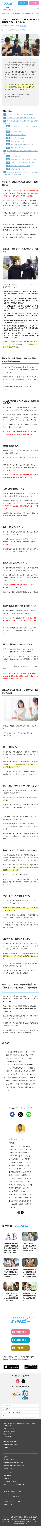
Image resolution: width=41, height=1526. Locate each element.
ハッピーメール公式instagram (11, 1494)
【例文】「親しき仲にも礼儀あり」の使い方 (19, 118)
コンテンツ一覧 (7, 1504)
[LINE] (28, 1114)
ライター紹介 (7, 1415)
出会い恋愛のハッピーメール (11, 13)
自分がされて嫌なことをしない (18, 169)
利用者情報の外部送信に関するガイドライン (15, 1465)
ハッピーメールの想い (9, 1431)
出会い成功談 (7, 1475)
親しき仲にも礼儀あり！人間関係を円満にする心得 (20, 152)
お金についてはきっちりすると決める (20, 163)
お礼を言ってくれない (15, 138)
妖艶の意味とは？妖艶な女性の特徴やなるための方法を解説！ (29, 1297)
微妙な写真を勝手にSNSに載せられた (20, 144)
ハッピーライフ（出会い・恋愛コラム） (14, 1484)
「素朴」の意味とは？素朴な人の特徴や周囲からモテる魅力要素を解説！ (29, 1247)
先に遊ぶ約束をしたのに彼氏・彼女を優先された (21, 127)
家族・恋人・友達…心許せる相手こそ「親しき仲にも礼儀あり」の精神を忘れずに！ (20, 173)
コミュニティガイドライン (10, 1468)
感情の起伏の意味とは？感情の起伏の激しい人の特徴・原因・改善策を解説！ (29, 1273)
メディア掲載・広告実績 (10, 1481)
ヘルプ (5, 1450)
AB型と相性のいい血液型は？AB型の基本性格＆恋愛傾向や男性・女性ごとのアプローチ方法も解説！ (11, 1248)
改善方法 (14, 29)
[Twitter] (20, 1114)
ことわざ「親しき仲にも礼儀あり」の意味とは (20, 114)
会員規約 (5, 1457)
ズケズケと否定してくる (16, 135)
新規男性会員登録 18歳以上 (10, 1444)
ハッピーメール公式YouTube (11, 1496)
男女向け (22, 29)
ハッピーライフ (28, 13)
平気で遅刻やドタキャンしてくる (19, 148)
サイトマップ (7, 1507)
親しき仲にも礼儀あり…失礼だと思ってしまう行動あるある (20, 122)
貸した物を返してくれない (17, 141)
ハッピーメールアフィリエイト (11, 1501)
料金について (7, 1434)
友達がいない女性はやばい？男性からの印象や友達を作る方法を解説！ (11, 1273)
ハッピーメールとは (8, 1428)
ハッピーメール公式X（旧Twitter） (12, 1491)
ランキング (6, 1409)
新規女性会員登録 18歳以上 (10, 1441)
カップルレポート (8, 1473)
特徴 (37, 13)
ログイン (20, 1348)
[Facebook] (12, 1114)
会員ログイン (7, 1447)
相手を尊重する (13, 156)
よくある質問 (7, 1436)
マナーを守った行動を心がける (18, 166)
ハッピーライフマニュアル (11, 1412)
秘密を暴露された (14, 132)
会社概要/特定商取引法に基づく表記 (13, 1462)
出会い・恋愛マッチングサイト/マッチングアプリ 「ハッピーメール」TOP (20, 1424)
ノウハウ (6, 29)
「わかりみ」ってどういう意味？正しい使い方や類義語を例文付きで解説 (11, 1297)
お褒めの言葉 (7, 1478)
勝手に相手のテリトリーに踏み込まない (21, 159)
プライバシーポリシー (9, 1459)
